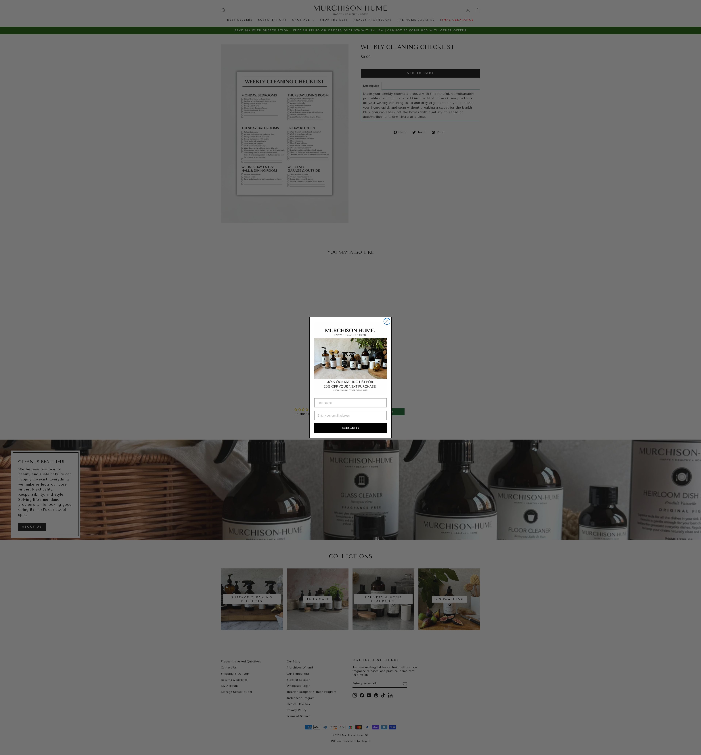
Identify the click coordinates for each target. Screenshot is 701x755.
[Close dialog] (387, 321)
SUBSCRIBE (350, 427)
